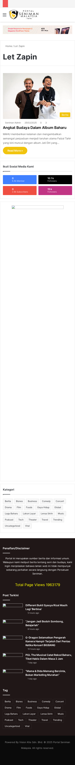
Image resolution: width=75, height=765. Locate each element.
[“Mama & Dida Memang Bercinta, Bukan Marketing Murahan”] (13, 676)
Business (32, 501)
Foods (29, 507)
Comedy (46, 501)
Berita (8, 501)
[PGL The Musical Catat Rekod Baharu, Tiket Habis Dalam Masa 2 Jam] (13, 660)
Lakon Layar (29, 513)
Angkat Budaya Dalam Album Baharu (34, 127)
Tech (20, 519)
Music (61, 513)
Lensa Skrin (47, 513)
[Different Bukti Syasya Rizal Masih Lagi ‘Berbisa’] (13, 610)
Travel (45, 519)
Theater (33, 519)
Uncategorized (12, 525)
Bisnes (19, 501)
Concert (60, 501)
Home (8, 46)
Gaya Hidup (43, 507)
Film (19, 507)
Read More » (15, 150)
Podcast (9, 519)
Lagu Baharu (11, 513)
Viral (27, 525)
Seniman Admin (13, 122)
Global (57, 507)
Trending (57, 519)
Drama (8, 507)
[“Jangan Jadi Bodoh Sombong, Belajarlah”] (13, 626)
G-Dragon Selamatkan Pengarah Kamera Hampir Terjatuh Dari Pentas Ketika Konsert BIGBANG (47, 641)
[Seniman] (23, 14)
